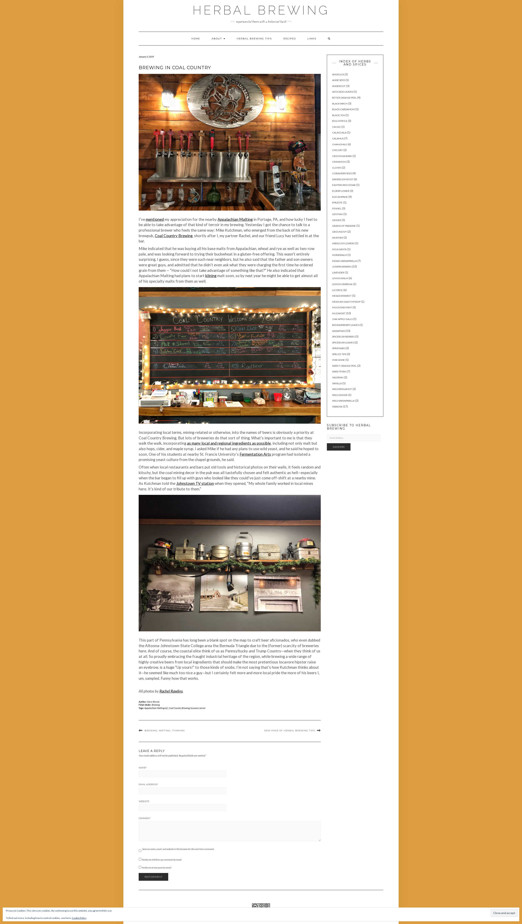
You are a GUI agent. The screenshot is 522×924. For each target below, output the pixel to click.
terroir (202, 708)
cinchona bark (342, 156)
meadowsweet (342, 295)
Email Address (148, 784)
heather (337, 237)
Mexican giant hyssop (346, 301)
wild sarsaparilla (343, 400)
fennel (336, 208)
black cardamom (343, 109)
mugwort (338, 313)
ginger (336, 220)
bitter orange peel (344, 97)
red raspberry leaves (345, 325)
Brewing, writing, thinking (165, 730)
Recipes (289, 38)
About (217, 38)
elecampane (340, 196)
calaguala (339, 132)
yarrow (337, 406)
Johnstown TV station (195, 483)
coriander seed (342, 173)
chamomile (339, 144)
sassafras (338, 330)
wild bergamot (342, 389)
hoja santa (339, 249)
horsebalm (339, 255)
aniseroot (339, 86)
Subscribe (339, 446)
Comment (144, 818)
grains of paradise (344, 225)
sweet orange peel (344, 365)
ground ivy (339, 231)
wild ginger (339, 394)
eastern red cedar (344, 185)
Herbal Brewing (261, 10)
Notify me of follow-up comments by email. (162, 859)
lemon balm (340, 278)
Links (311, 38)
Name (143, 767)
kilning (210, 275)
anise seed (338, 80)
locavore (194, 708)
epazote (337, 202)
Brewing (156, 704)
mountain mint (342, 307)
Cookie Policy (79, 918)
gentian (337, 214)
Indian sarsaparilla (344, 260)
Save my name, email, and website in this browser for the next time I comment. (178, 849)
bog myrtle (339, 120)
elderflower (340, 190)
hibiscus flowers (343, 243)
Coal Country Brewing (173, 235)
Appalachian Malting (235, 219)
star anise (338, 359)
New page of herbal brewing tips (289, 730)
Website (144, 801)
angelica (338, 74)
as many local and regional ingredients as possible (229, 443)
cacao (336, 126)
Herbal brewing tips (254, 38)
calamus (338, 138)
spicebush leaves (343, 342)
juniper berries (341, 266)
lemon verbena (342, 284)
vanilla (337, 383)
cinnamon (339, 161)
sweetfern (339, 371)
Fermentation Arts (255, 454)
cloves (336, 167)
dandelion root (342, 179)
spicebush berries (343, 336)
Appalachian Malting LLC (156, 708)
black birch (339, 103)
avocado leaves (342, 91)
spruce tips (339, 354)
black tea (338, 115)
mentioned (155, 219)
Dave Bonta (153, 701)
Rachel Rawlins (171, 691)
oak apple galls (342, 319)
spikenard (338, 348)
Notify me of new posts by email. (157, 867)
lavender (338, 272)
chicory (337, 150)
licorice (337, 290)
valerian (337, 377)
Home (195, 38)
